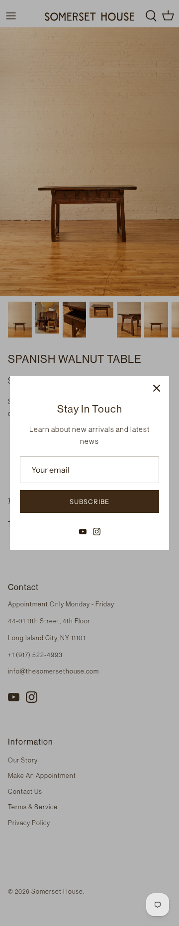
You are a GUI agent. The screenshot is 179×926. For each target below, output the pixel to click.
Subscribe (89, 501)
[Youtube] (83, 531)
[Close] (157, 388)
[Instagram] (96, 531)
